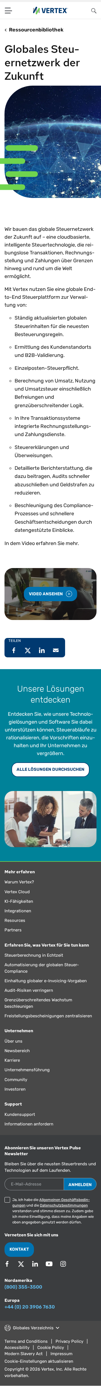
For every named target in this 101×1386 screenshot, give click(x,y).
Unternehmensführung (27, 1069)
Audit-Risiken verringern (28, 990)
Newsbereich (17, 1050)
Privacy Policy (69, 1341)
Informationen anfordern (28, 1124)
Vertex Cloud (17, 891)
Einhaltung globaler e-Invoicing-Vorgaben (45, 980)
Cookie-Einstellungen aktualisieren (38, 1361)
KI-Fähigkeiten (18, 901)
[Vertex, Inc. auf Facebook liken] (7, 1264)
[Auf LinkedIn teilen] (42, 650)
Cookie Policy (50, 1347)
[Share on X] (28, 650)
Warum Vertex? (19, 882)
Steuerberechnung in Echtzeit (33, 955)
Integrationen (17, 910)
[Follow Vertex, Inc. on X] (21, 1264)
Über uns (13, 1041)
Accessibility (16, 1347)
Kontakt (19, 1249)
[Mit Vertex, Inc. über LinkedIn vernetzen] (35, 1264)
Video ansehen (46, 593)
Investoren (15, 1089)
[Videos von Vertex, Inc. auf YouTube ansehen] (49, 1264)
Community (15, 1079)
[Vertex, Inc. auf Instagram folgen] (63, 1264)
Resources (14, 920)
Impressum (61, 1353)
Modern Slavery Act (23, 1353)
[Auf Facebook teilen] (14, 650)
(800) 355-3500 (23, 1287)
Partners (13, 930)
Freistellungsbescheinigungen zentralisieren (48, 1015)
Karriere (12, 1060)
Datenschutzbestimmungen (64, 1205)
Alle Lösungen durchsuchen (50, 769)
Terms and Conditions (26, 1341)
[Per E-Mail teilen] (56, 650)
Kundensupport (19, 1114)
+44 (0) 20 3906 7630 (29, 1307)
